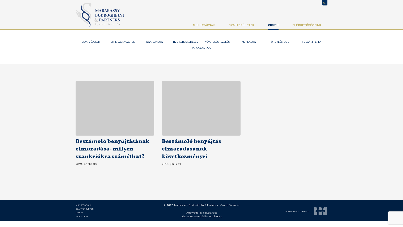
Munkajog (249, 41)
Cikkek (273, 25)
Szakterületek (241, 25)
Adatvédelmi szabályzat (201, 212)
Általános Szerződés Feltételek (201, 216)
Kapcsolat (82, 216)
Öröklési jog (280, 41)
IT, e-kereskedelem (186, 41)
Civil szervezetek (123, 41)
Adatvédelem (91, 41)
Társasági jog (202, 47)
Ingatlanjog (154, 41)
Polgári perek (311, 41)
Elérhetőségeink (306, 25)
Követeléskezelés (217, 41)
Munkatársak (204, 25)
